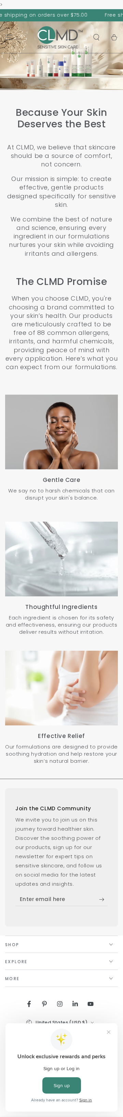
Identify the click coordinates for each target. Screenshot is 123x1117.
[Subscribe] (103, 899)
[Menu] (9, 37)
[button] (96, 37)
